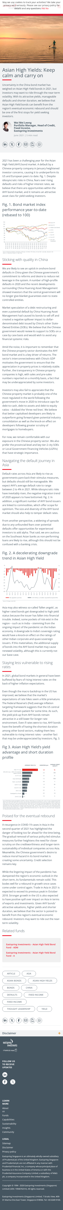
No (47, 8)
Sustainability (9, 1123)
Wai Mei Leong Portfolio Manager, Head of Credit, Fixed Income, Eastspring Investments (35, 126)
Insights (6, 1127)
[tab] (31, 1033)
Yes (43, 8)
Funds (5, 1115)
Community (8, 1131)
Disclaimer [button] (9, 1033)
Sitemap (6, 1143)
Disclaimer (7, 1147)
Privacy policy (9, 1151)
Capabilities (8, 1119)
